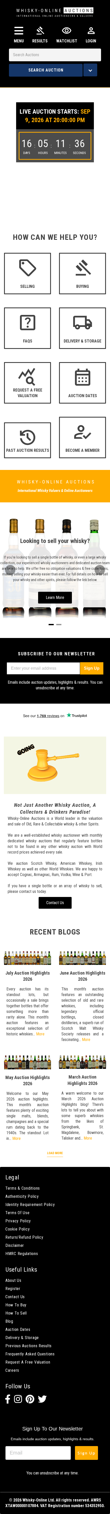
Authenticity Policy (22, 1196)
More (40, 1034)
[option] (55, 144)
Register (12, 1288)
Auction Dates (17, 1329)
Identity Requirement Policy (30, 1204)
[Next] (100, 570)
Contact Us (15, 1296)
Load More (55, 1153)
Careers (12, 1370)
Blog (9, 1321)
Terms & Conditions (22, 1188)
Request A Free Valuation (27, 1362)
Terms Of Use (17, 1212)
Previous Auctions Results (28, 1345)
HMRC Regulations (21, 1253)
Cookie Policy (17, 1229)
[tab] (51, 624)
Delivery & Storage (22, 1337)
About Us (13, 1280)
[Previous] (10, 570)
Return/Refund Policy (24, 1237)
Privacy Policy (18, 1221)
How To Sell (16, 1313)
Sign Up (92, 668)
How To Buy (16, 1305)
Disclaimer (14, 1245)
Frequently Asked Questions (30, 1354)
